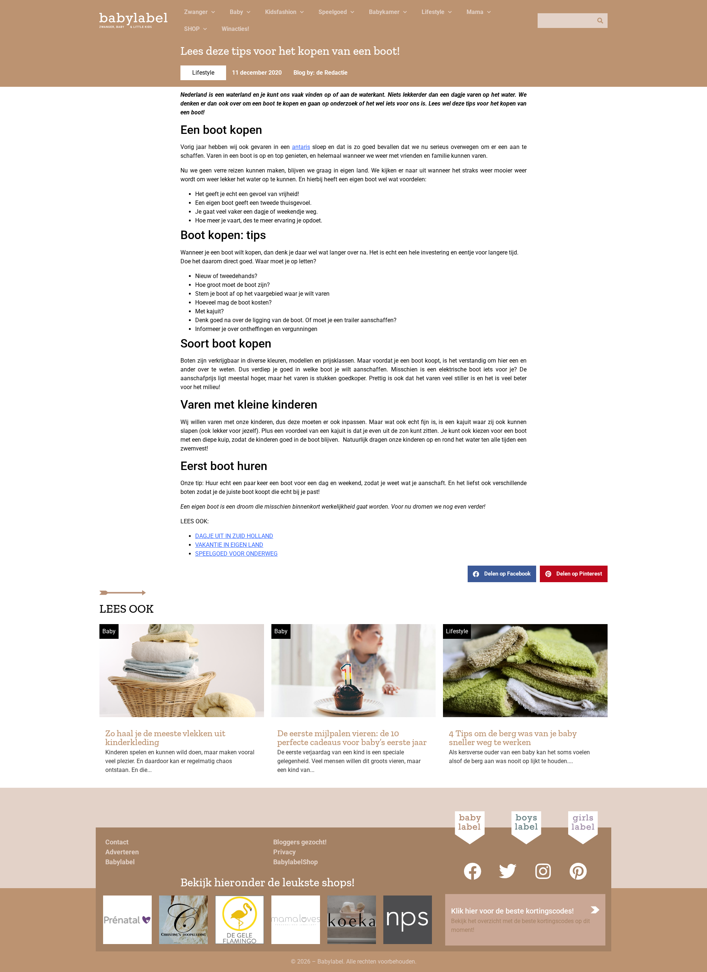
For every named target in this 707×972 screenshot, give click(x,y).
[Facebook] (472, 871)
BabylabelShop (295, 862)
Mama (475, 11)
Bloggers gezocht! (300, 842)
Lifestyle (433, 11)
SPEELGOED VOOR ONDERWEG (236, 553)
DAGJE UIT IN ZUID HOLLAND (234, 536)
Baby (236, 11)
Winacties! (235, 28)
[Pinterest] (578, 871)
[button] (502, 574)
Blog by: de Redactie (320, 72)
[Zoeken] (600, 20)
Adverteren (122, 852)
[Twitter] (508, 871)
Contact (117, 842)
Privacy (284, 852)
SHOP (192, 28)
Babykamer (384, 11)
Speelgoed (333, 11)
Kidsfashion (280, 11)
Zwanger (196, 11)
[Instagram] (543, 871)
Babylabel (120, 862)
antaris (301, 146)
